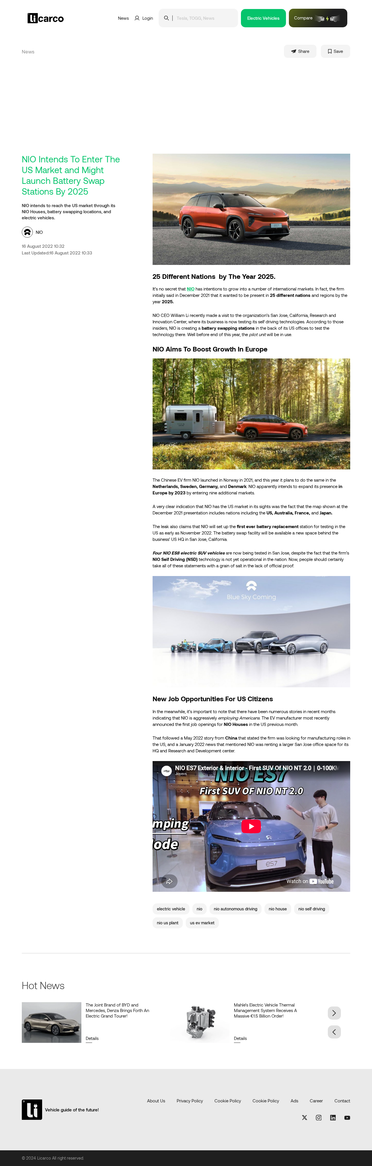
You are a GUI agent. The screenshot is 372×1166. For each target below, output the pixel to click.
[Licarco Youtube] (347, 1118)
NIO (190, 288)
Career (316, 1100)
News (123, 18)
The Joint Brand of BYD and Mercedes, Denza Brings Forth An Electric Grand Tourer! (117, 1010)
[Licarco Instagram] (319, 1118)
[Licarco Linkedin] (333, 1118)
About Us (156, 1100)
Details (92, 1038)
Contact (342, 1100)
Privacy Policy (190, 1100)
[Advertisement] (196, 110)
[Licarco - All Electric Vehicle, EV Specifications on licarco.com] (55, 18)
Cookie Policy (227, 1100)
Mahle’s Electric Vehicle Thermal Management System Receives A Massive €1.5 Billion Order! (265, 1010)
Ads (294, 1100)
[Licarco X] (304, 1118)
